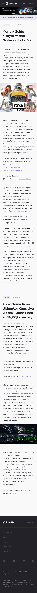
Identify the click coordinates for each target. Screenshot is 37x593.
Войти (31, 3)
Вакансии (7, 546)
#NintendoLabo (8, 164)
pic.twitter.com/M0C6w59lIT (13, 170)
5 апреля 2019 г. (25, 179)
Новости (6, 25)
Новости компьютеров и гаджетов (21, 17)
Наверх (30, 522)
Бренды (6, 537)
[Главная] (3, 17)
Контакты (7, 551)
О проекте (7, 532)
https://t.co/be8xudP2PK (11, 167)
